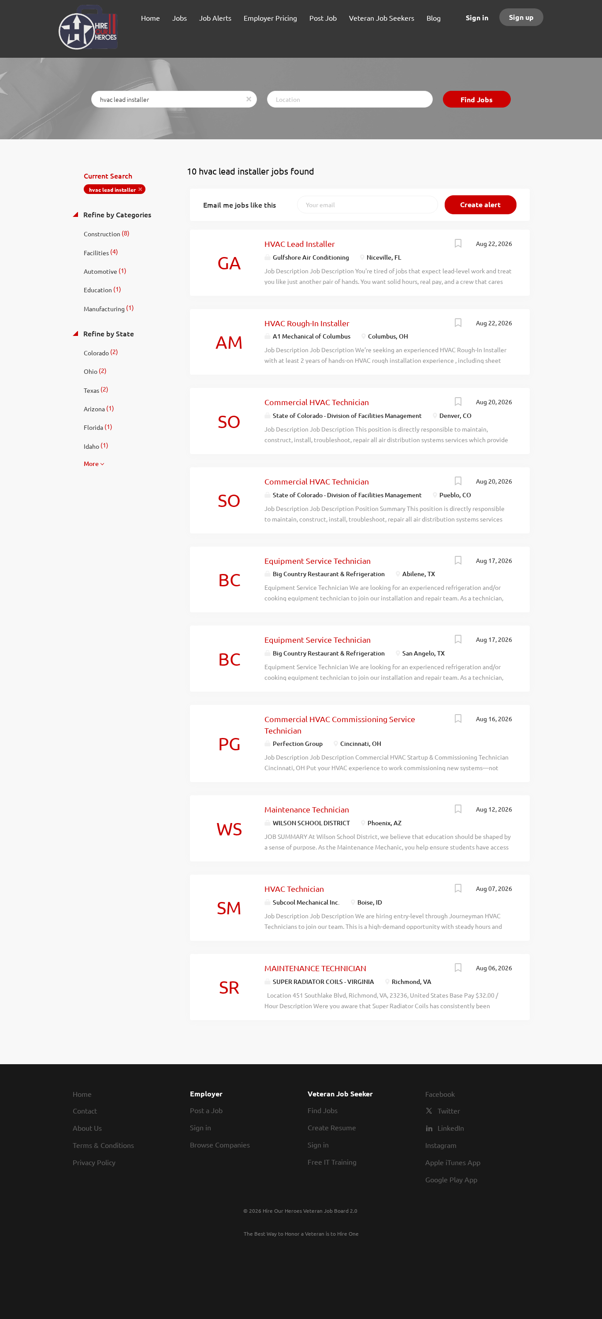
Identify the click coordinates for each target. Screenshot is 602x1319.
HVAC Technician (294, 888)
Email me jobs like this (239, 204)
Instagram (441, 1144)
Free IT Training (332, 1161)
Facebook (440, 1093)
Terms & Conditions (103, 1144)
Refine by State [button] (108, 333)
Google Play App (451, 1179)
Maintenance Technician (306, 809)
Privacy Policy (94, 1162)
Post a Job (206, 1110)
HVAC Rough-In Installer (306, 323)
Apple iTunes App (452, 1162)
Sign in (477, 17)
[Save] (458, 244)
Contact (85, 1110)
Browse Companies (220, 1144)
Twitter (449, 1110)
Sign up (521, 17)
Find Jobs (477, 99)
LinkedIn (451, 1127)
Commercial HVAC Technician (316, 401)
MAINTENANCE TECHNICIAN (315, 967)
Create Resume (332, 1127)
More (91, 463)
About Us (87, 1127)
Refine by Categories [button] (116, 214)
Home (82, 1093)
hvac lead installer (112, 189)
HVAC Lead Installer (299, 243)
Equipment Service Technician (317, 560)
